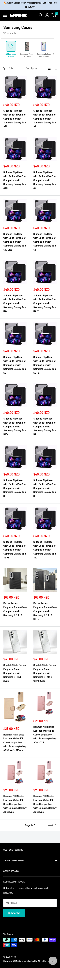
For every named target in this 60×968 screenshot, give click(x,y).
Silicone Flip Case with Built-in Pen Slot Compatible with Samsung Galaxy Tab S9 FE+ (44, 364)
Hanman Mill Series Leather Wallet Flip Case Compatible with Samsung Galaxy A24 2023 (44, 734)
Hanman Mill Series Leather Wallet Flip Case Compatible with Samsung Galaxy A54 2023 (44, 803)
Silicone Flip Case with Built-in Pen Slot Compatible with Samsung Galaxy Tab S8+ (44, 241)
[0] (54, 15)
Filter (11, 68)
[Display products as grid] (49, 68)
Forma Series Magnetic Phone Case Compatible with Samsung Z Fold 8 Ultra (45, 611)
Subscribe (14, 912)
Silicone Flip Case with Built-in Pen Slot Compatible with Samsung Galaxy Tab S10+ (14, 426)
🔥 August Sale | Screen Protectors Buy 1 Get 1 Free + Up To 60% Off (30, 4)
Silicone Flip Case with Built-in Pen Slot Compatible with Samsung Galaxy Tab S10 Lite (14, 241)
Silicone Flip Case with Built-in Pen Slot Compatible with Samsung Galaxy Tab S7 (44, 426)
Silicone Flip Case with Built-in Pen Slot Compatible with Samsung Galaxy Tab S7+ (14, 303)
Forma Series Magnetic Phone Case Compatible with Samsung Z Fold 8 (15, 609)
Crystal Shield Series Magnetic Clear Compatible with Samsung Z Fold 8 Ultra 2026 (44, 672)
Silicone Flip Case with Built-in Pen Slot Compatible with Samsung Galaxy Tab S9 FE (14, 549)
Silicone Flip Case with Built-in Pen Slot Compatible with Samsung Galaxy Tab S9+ (14, 364)
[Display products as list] (55, 68)
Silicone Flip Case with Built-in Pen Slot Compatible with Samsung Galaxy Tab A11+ (14, 180)
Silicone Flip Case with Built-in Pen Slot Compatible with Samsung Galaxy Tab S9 (44, 488)
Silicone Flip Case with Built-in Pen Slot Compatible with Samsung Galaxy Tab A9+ (44, 180)
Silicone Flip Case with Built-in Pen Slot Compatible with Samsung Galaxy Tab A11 (14, 118)
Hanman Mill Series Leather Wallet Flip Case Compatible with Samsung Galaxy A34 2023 (14, 803)
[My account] (47, 15)
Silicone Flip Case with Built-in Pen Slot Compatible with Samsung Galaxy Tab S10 (44, 549)
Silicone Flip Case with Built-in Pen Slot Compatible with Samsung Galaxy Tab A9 (44, 118)
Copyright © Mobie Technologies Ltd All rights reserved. (29, 961)
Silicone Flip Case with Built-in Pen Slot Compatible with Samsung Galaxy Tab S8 (14, 488)
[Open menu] (5, 15)
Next (50, 825)
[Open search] (40, 15)
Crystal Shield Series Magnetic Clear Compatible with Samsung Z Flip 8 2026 (14, 672)
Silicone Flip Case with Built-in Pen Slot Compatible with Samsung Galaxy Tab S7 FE (44, 303)
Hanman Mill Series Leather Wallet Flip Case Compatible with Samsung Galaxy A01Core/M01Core (14, 742)
